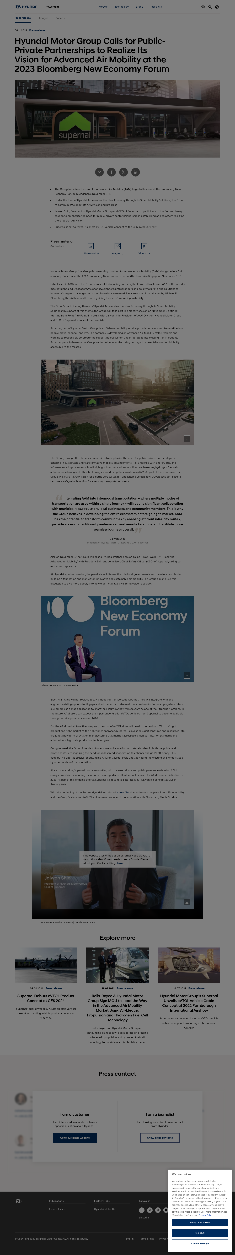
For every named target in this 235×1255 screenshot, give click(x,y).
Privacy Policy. (206, 1215)
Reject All (200, 1232)
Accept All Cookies (200, 1222)
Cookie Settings (200, 1243)
